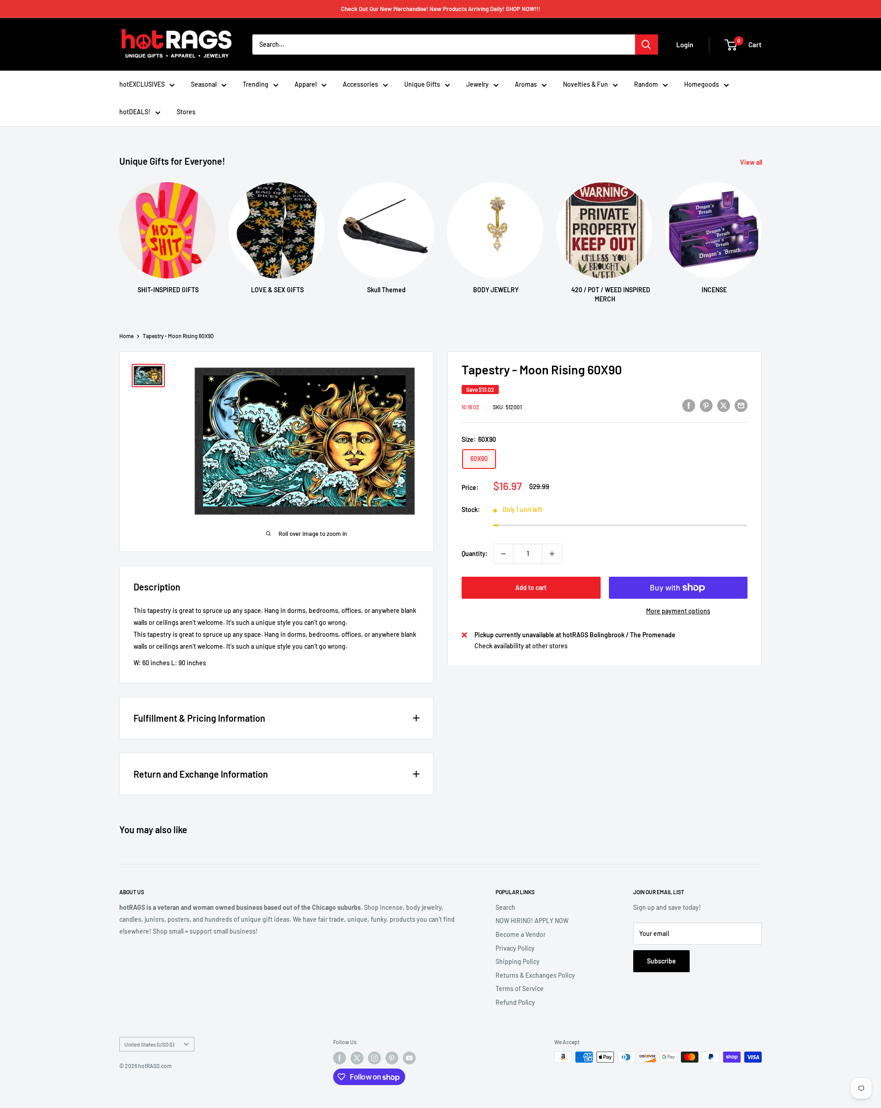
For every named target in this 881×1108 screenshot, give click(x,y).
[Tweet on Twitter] (723, 405)
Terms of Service (520, 988)
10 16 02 (471, 407)
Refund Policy (515, 1002)
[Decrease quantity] (503, 553)
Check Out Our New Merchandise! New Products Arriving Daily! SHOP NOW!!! (440, 8)
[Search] (646, 44)
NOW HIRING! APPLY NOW (532, 920)
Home (126, 336)
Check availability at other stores (521, 646)
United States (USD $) (149, 1044)
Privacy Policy (515, 948)
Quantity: (475, 553)
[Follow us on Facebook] (339, 1058)
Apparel (306, 84)
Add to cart (530, 587)
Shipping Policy (518, 961)
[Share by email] (741, 405)
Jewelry (477, 84)
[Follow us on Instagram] (374, 1058)
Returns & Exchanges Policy (535, 975)
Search (505, 907)
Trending (255, 84)
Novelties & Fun (585, 84)
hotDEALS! (135, 112)
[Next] (761, 234)
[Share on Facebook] (688, 405)
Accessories (360, 84)
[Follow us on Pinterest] (391, 1058)
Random (646, 84)
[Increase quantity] (552, 553)
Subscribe (661, 961)
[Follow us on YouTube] (409, 1058)
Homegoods (701, 84)
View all (752, 162)
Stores (186, 112)
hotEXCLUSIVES (142, 84)
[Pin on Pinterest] (706, 405)
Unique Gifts (422, 84)
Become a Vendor (521, 934)
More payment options (678, 611)
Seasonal (204, 84)
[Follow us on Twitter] (357, 1058)
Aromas (526, 84)
